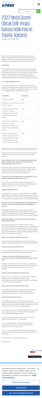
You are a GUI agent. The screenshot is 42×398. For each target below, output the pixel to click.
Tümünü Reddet (21, 388)
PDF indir (39, 351)
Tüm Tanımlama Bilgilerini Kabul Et (21, 393)
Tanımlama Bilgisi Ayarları (21, 382)
